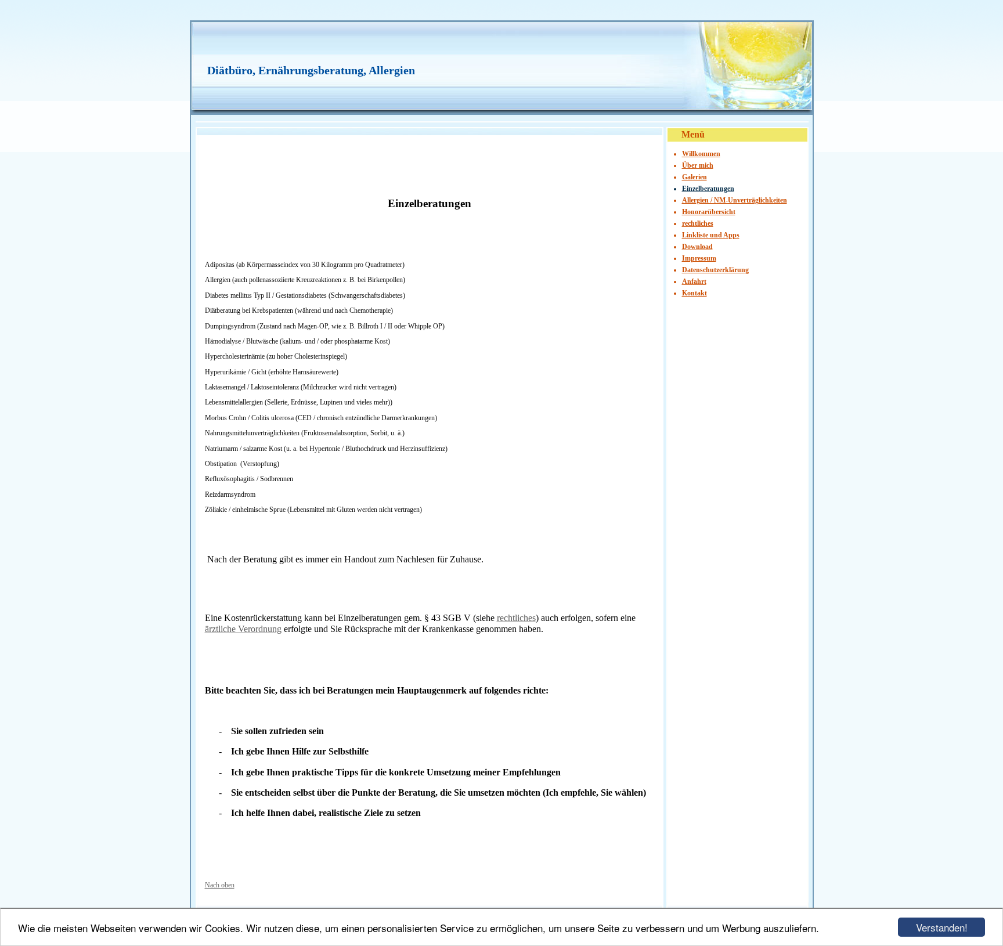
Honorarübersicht (708, 212)
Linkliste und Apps (710, 235)
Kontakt (694, 293)
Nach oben (219, 885)
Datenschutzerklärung (715, 270)
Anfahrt (694, 281)
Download (697, 247)
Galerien (694, 177)
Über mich (697, 165)
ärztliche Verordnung (243, 629)
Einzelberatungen (708, 189)
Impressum (699, 258)
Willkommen (701, 154)
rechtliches (516, 618)
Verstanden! (942, 927)
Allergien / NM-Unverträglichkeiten (734, 200)
